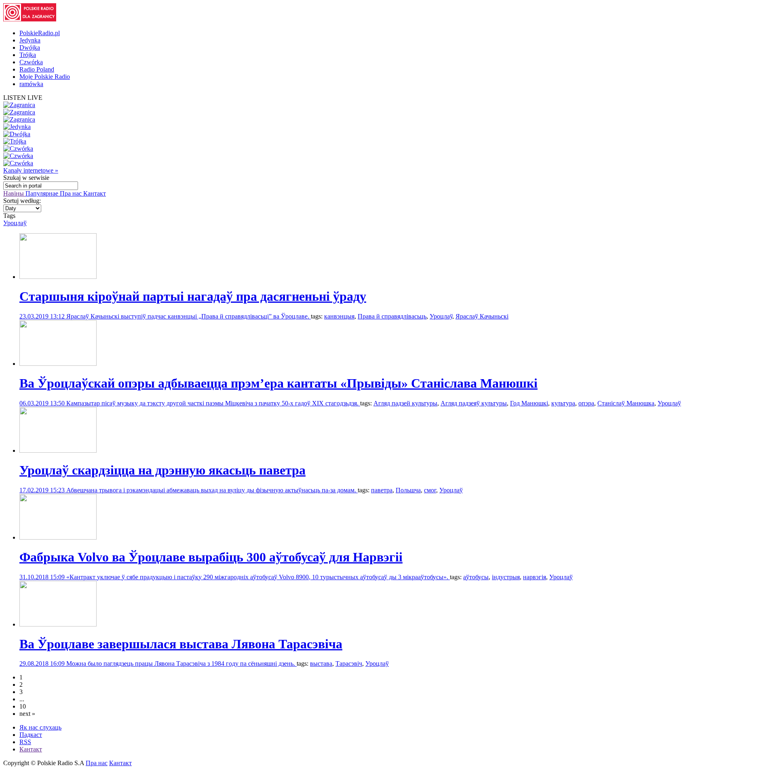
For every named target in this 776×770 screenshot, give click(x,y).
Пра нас (71, 193)
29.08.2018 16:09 (42, 663)
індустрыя (506, 577)
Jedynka (29, 40)
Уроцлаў (15, 222)
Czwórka (31, 62)
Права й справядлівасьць (392, 316)
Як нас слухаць (40, 727)
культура (563, 403)
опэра (586, 403)
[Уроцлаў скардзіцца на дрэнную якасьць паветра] (58, 450)
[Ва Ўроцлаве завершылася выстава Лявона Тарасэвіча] (58, 624)
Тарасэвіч (348, 663)
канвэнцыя (339, 316)
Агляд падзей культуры (405, 403)
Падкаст (30, 734)
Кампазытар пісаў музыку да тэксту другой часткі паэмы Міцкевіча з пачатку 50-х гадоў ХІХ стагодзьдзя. (213, 403)
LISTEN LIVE (22, 97)
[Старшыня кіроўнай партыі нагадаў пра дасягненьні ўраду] (58, 276)
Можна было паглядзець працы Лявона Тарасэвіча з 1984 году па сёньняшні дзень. (181, 663)
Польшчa (408, 490)
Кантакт (94, 193)
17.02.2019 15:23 (42, 490)
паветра (381, 490)
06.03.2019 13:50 (42, 403)
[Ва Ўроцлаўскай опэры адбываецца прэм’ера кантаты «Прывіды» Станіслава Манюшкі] (58, 363)
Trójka (27, 54)
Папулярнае (42, 193)
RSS (25, 741)
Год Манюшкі (529, 403)
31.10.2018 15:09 (42, 577)
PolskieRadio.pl (39, 33)
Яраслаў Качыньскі (481, 316)
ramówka (31, 83)
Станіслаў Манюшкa (625, 403)
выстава (321, 663)
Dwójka (29, 47)
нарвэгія (534, 577)
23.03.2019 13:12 (42, 316)
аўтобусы (476, 577)
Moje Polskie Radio (44, 76)
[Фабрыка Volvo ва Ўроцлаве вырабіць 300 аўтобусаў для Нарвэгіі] (58, 537)
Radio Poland (36, 69)
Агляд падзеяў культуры (474, 403)
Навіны (14, 193)
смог (430, 490)
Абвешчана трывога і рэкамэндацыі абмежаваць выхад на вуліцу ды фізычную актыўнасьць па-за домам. (212, 490)
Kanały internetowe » (30, 170)
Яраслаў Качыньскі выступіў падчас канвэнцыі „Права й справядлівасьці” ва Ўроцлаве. (188, 316)
